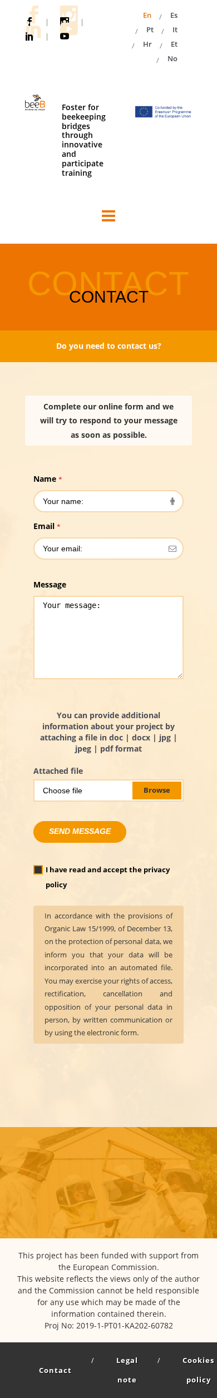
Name (47, 478)
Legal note (127, 1370)
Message (49, 584)
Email (47, 526)
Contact (55, 1370)
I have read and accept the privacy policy (108, 877)
